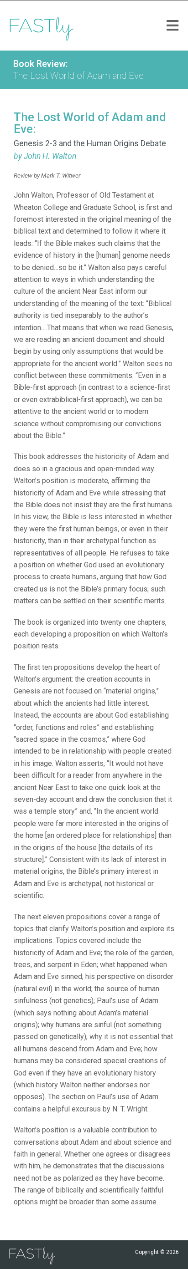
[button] (172, 25)
